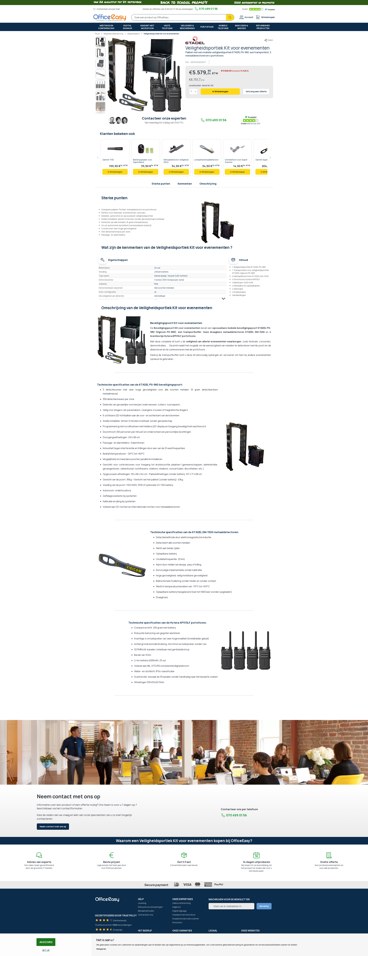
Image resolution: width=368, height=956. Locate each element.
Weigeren (101, 949)
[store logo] (109, 18)
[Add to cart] (115, 172)
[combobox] (182, 17)
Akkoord (46, 942)
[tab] (184, 197)
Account (249, 17)
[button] (101, 52)
